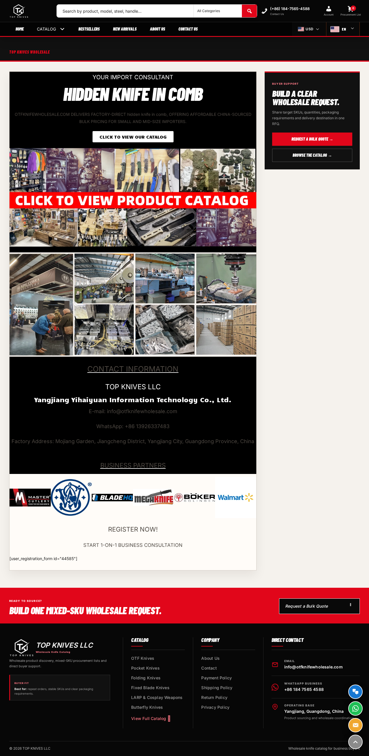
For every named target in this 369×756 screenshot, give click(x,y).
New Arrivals (125, 28)
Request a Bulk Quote (306, 606)
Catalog (46, 29)
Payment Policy (216, 677)
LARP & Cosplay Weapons (156, 697)
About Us (157, 28)
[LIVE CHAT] (355, 692)
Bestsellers (89, 28)
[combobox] (125, 11)
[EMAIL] (355, 725)
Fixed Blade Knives (150, 687)
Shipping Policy (216, 687)
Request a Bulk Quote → (312, 138)
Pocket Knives (145, 668)
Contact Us (188, 28)
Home (20, 28)
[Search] (249, 11)
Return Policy (214, 697)
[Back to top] (355, 742)
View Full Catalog (148, 718)
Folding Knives (146, 677)
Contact (208, 668)
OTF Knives (142, 658)
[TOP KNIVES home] (28, 11)
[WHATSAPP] (355, 708)
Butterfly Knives (147, 707)
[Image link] (133, 196)
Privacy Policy (215, 707)
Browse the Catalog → (312, 155)
